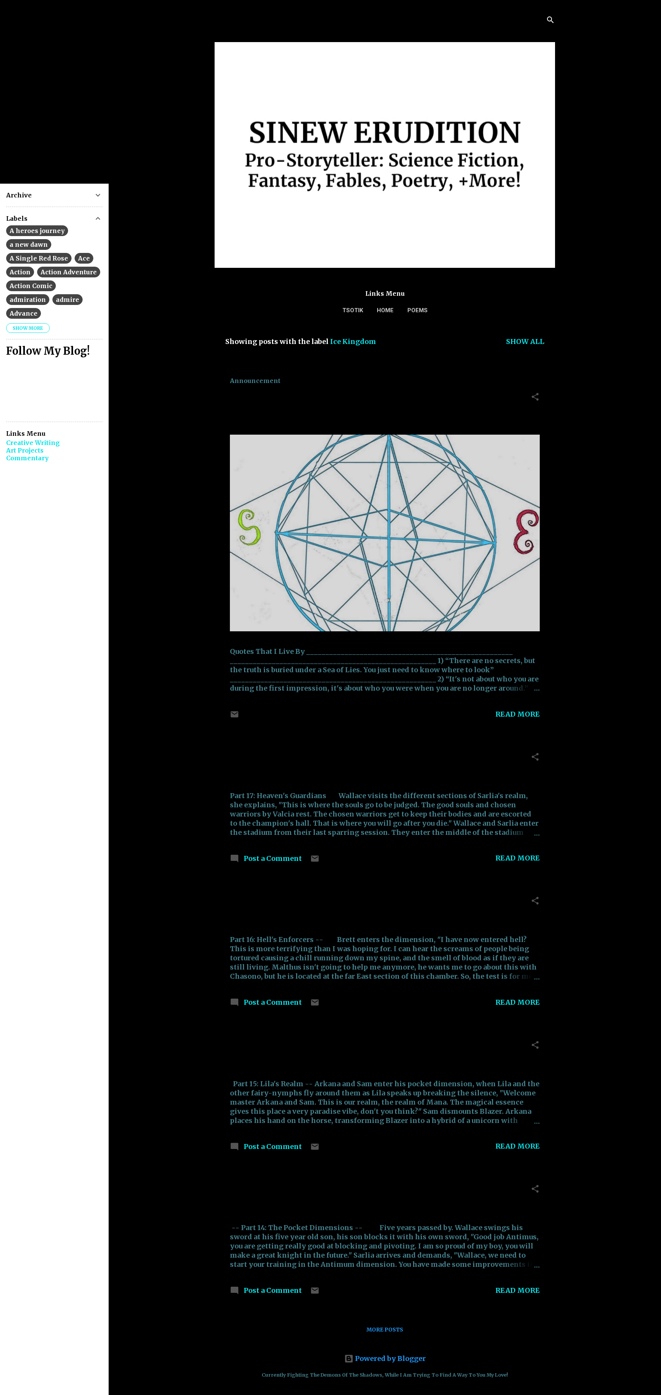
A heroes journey (37, 231)
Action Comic (31, 286)
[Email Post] (234, 716)
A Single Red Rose (39, 258)
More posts (384, 1329)
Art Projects (25, 450)
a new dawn (29, 244)
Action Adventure (69, 272)
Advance (23, 313)
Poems (417, 310)
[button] (535, 398)
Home (385, 310)
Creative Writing (33, 443)
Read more (517, 714)
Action (20, 272)
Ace (84, 258)
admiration (28, 299)
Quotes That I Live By (284, 399)
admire (67, 299)
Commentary (27, 458)
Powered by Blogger (389, 1358)
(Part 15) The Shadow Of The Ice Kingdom (339, 1047)
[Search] (550, 21)
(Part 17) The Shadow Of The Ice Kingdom (339, 759)
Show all (525, 341)
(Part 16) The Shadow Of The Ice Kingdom (339, 902)
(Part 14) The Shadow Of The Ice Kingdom (339, 1191)
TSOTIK (352, 310)
